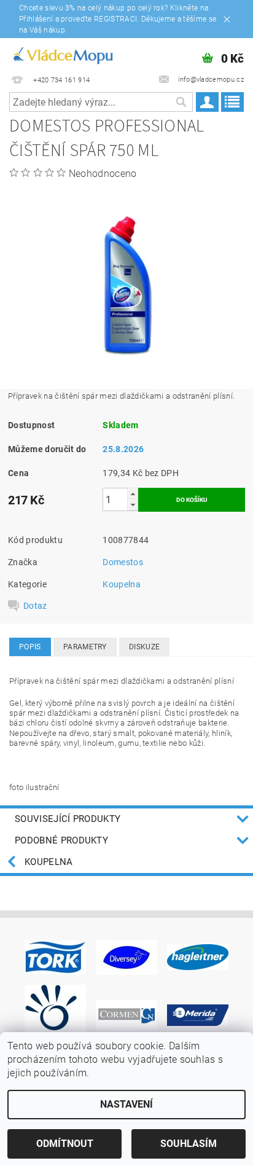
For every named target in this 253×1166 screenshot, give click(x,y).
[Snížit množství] (132, 505)
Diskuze (144, 647)
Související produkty (67, 818)
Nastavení (126, 1104)
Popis (30, 647)
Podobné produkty (61, 840)
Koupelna (122, 584)
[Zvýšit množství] (132, 493)
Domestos (123, 562)
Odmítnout (64, 1143)
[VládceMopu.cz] (62, 54)
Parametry (85, 647)
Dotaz (35, 606)
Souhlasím (188, 1143)
